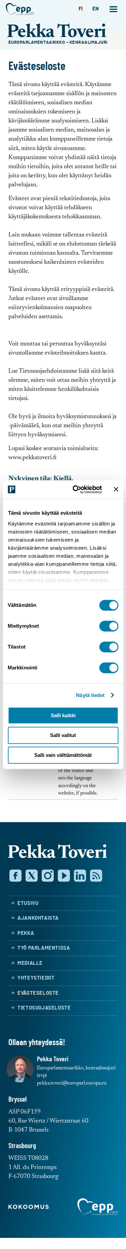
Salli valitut (63, 735)
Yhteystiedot (35, 978)
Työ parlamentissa (43, 948)
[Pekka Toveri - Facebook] (15, 876)
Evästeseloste (38, 993)
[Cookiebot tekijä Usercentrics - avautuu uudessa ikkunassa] (76, 489)
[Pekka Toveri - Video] (64, 876)
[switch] (108, 626)
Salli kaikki (63, 715)
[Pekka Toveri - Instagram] (48, 876)
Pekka (25, 933)
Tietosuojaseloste (44, 1008)
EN (95, 8)
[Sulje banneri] (116, 489)
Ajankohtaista (38, 918)
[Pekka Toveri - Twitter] (32, 876)
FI (81, 8)
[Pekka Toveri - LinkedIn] (80, 876)
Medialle (30, 963)
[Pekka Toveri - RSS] (96, 876)
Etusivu (27, 903)
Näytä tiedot (90, 695)
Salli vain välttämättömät (63, 755)
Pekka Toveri (56, 33)
